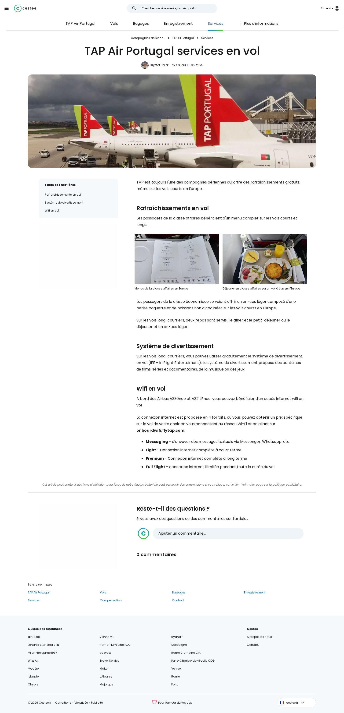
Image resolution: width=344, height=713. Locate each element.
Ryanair (177, 637)
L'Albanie (106, 676)
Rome (175, 676)
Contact (178, 600)
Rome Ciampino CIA (186, 653)
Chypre (33, 684)
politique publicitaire (287, 485)
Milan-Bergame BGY (42, 653)
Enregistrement (178, 23)
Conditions (63, 703)
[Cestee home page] (25, 8)
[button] (6, 8)
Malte (103, 669)
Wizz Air (33, 661)
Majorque (106, 684)
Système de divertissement (64, 203)
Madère (33, 669)
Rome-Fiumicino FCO (115, 645)
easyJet (105, 653)
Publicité (97, 703)
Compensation (111, 600)
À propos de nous (259, 637)
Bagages (141, 23)
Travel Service (109, 661)
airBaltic (34, 637)
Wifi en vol (52, 210)
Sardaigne (179, 645)
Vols (114, 23)
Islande (33, 676)
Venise (176, 669)
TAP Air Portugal (80, 23)
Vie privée (81, 703)
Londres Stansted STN (43, 645)
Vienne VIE (107, 637)
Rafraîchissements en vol (63, 195)
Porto (174, 684)
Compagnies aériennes (148, 38)
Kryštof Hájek (159, 65)
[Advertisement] (78, 256)
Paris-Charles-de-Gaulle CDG (193, 661)
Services (215, 23)
